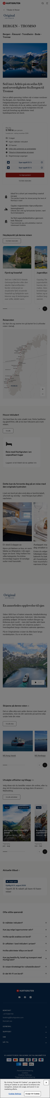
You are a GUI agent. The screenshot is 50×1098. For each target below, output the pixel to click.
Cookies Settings (15, 1094)
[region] (25, 1088)
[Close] (46, 1082)
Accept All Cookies (32, 1094)
